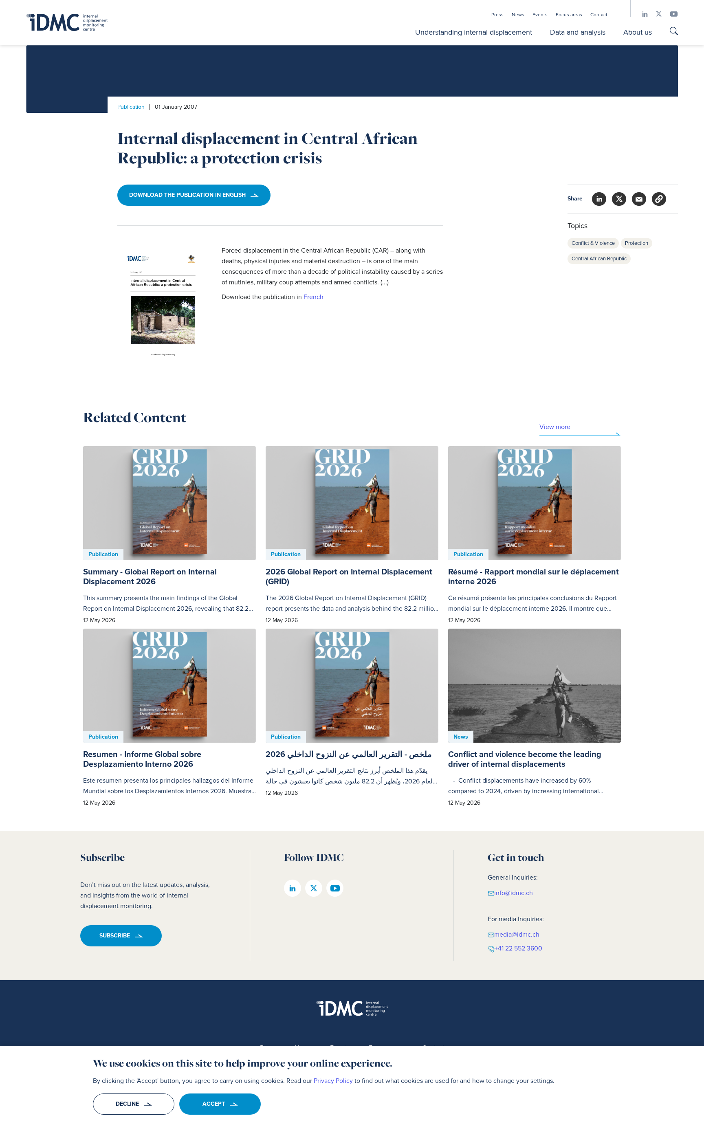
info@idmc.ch (513, 893)
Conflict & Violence (593, 243)
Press (497, 15)
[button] (659, 199)
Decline (127, 1104)
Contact (598, 15)
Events (540, 15)
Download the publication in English (187, 195)
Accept (213, 1104)
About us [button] (637, 32)
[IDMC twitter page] (655, 14)
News (518, 15)
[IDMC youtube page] (670, 14)
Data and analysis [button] (577, 32)
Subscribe (114, 935)
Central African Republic (599, 258)
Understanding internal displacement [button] (473, 32)
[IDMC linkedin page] (641, 14)
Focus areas (569, 15)
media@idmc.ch (516, 934)
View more (554, 426)
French (313, 296)
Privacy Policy (333, 1080)
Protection (636, 243)
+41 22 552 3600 (518, 948)
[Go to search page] (674, 32)
